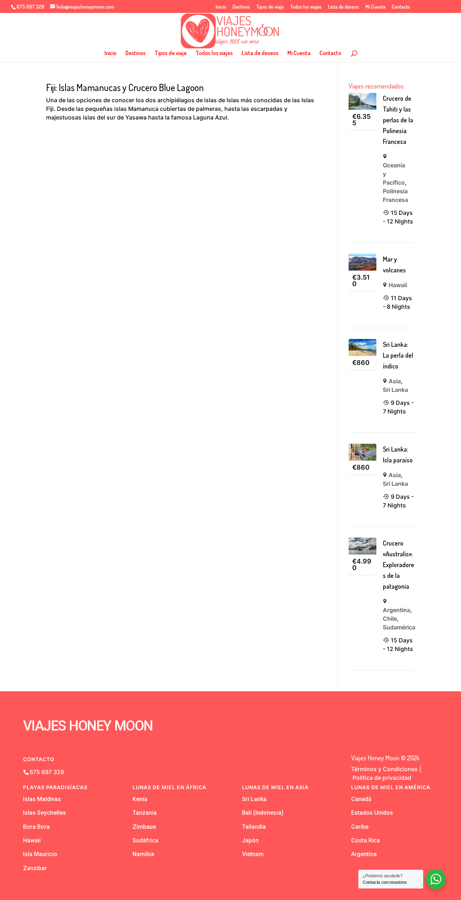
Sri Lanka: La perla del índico (398, 355)
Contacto (401, 7)
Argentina (396, 610)
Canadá (361, 799)
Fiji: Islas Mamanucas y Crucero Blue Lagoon (125, 87)
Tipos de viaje (270, 7)
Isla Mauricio (40, 854)
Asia (395, 381)
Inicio (221, 7)
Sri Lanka (395, 389)
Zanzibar (35, 868)
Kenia (140, 799)
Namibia (143, 854)
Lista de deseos (343, 7)
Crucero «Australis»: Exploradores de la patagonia (398, 564)
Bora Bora (36, 826)
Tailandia (254, 826)
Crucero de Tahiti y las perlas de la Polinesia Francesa (398, 119)
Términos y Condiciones (384, 769)
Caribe (359, 826)
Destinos (241, 7)
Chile (390, 618)
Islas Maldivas (42, 799)
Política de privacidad (382, 777)
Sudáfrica (145, 840)
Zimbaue (144, 826)
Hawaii (398, 285)
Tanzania (145, 812)
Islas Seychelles (44, 812)
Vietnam (253, 854)
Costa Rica (365, 840)
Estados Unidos (372, 812)
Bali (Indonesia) (262, 812)
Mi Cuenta (375, 7)
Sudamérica (399, 627)
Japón (250, 840)
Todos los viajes (306, 7)
